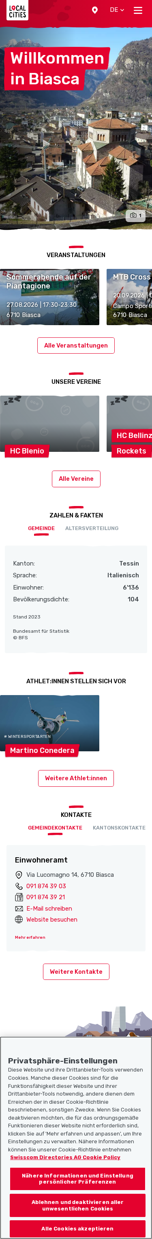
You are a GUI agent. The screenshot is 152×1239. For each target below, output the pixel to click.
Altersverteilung (91, 528)
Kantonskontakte (119, 828)
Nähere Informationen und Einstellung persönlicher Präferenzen (77, 1179)
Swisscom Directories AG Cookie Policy (65, 1157)
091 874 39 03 (46, 886)
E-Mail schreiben (49, 908)
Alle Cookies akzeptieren (77, 1229)
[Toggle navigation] (138, 10)
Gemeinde (41, 528)
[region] (76, 1138)
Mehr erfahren (30, 937)
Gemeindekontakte (55, 828)
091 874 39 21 (45, 897)
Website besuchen (51, 919)
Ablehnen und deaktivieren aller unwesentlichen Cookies (78, 1205)
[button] (95, 10)
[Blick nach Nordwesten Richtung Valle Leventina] (76, 128)
